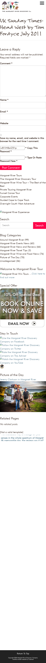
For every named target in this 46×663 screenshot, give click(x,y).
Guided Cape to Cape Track (14, 200)
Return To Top (23, 653)
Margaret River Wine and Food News (19, 253)
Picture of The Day (10, 257)
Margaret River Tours (11, 175)
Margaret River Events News (14, 243)
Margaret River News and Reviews (18, 246)
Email (4, 111)
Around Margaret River (12, 239)
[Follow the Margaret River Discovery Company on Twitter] (23, 346)
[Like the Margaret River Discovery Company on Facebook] (23, 339)
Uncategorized (7, 260)
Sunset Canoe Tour (10, 193)
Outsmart (31, 659)
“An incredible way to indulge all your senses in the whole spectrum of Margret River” (22, 436)
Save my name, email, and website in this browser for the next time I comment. (22, 140)
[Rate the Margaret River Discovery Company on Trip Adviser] (23, 353)
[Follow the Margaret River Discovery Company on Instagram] (2, 366)
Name (4, 99)
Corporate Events (9, 196)
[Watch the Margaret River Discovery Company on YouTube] (23, 360)
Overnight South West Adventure (17, 203)
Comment (6, 63)
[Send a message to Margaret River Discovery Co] (22, 307)
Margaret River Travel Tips (13, 250)
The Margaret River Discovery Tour (18, 178)
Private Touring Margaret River (16, 189)
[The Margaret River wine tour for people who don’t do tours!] (16, 7)
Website (4, 123)
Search (39, 225)
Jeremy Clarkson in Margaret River (18, 379)
